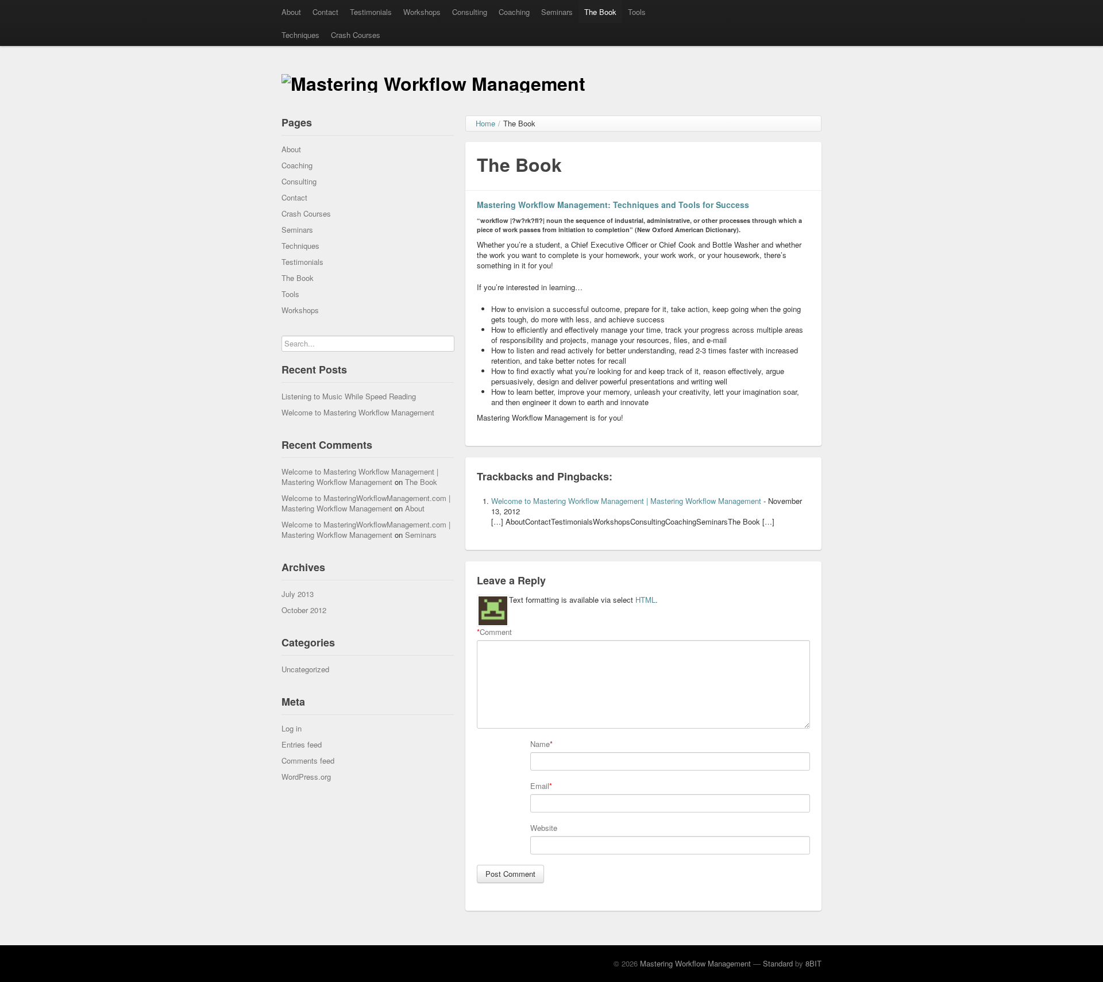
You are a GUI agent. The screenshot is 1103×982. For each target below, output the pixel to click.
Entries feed (301, 744)
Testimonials (371, 11)
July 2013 (297, 593)
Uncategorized (305, 669)
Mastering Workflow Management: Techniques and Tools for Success (613, 204)
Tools (637, 11)
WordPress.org (306, 776)
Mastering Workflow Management (695, 963)
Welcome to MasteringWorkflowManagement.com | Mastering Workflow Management (365, 503)
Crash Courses (355, 34)
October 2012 (303, 609)
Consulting (469, 11)
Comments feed (307, 760)
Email (539, 786)
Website (543, 828)
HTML (645, 599)
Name (540, 744)
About (291, 11)
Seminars (557, 11)
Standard (778, 963)
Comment (494, 632)
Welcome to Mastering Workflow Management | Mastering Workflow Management (359, 476)
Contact (325, 11)
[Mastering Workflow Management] (433, 81)
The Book (600, 11)
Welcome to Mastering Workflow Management (357, 412)
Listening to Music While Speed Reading (348, 396)
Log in (291, 728)
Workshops (422, 11)
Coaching (514, 11)
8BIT (813, 963)
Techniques (300, 34)
